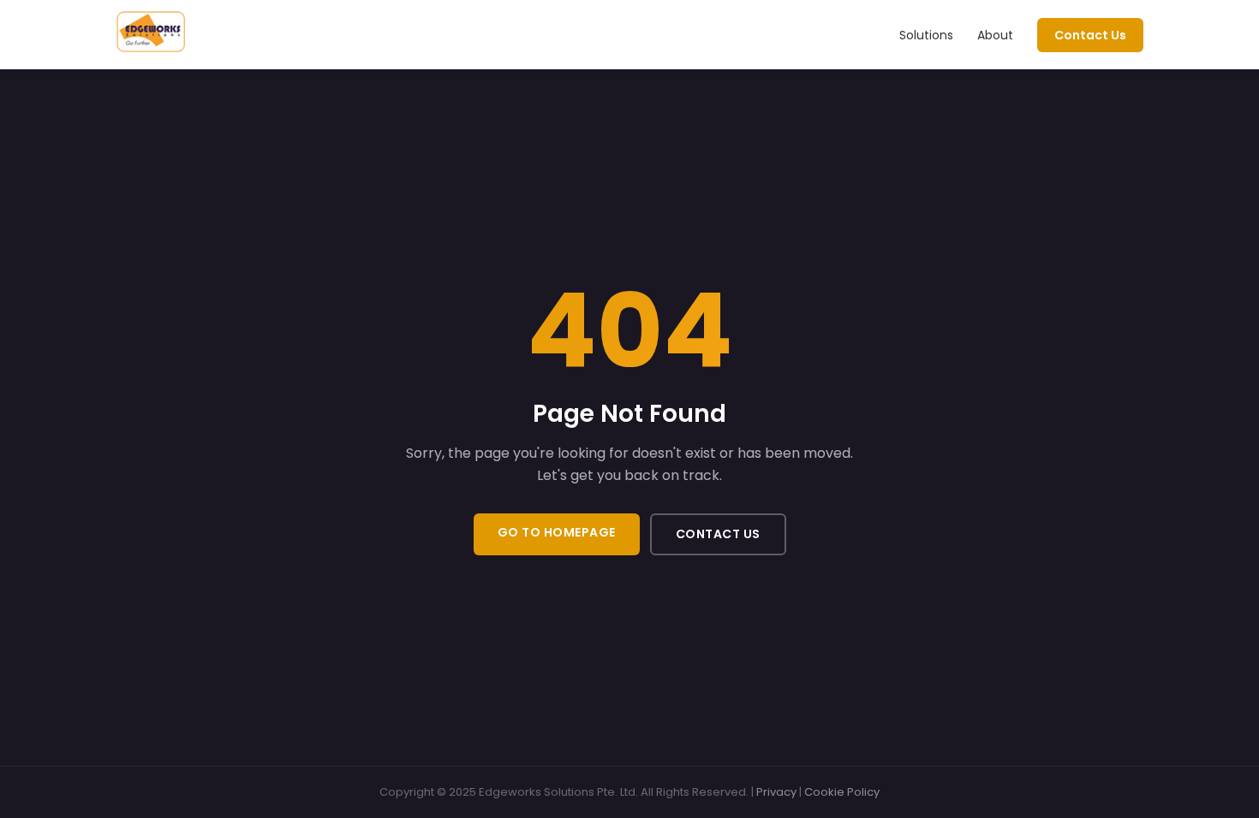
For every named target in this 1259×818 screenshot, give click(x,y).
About (995, 35)
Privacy (776, 792)
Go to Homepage (557, 532)
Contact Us (1090, 35)
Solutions (926, 35)
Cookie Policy (842, 792)
